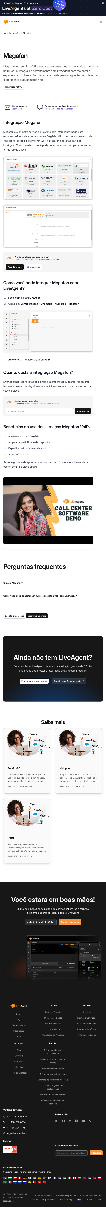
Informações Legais (87, 1035)
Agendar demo (15, 267)
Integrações (14, 33)
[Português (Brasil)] (5, 1182)
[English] (34, 1178)
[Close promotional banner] (103, 3)
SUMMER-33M (17, 13)
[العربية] (5, 1178)
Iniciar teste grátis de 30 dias (41, 922)
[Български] (10, 1178)
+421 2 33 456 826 (17, 1116)
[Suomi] (49, 1178)
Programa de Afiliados (87, 1029)
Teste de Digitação (18, 1073)
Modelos (19, 1067)
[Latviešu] (84, 1178)
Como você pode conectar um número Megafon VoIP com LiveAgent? (40, 595)
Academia (18, 1061)
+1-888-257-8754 (16, 1122)
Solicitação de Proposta (53, 1035)
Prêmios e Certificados (87, 1018)
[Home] (4, 33)
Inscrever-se (83, 411)
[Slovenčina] (20, 1182)
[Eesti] (44, 1178)
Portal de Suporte (53, 1012)
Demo (18, 1014)
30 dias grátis (33, 267)
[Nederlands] (89, 1178)
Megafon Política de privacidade (59, 109)
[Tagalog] (34, 1182)
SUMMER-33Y (43, 13)
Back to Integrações (14, 616)
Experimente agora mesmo (34, 681)
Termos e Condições (43, 1195)
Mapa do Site (48, 1199)
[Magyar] (64, 1178)
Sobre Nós (87, 1012)
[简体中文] (44, 1182)
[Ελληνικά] (29, 1178)
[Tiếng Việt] (39, 1182)
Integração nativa (13, 87)
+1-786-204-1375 (16, 1127)
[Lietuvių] (79, 1178)
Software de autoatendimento (53, 1074)
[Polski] (99, 1178)
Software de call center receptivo (53, 1080)
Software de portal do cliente (53, 1094)
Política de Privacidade (90, 1195)
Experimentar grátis (36, 616)
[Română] (10, 1182)
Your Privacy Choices (92, 1199)
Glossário (19, 1056)
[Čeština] (15, 1178)
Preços (19, 1019)
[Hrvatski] (59, 1178)
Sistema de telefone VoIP (53, 1068)
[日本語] (74, 1178)
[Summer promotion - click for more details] (53, 8)
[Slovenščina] (24, 1182)
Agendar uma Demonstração (67, 681)
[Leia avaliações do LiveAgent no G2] (10, 1149)
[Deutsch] (24, 1178)
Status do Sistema (53, 1023)
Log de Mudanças (53, 1029)
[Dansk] (20, 1178)
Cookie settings (66, 1199)
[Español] (39, 1178)
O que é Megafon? (13, 583)
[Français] (54, 1178)
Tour (19, 1036)
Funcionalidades (18, 1025)
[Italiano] (69, 1178)
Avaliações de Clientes (87, 1023)
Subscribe (96, 1153)
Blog (19, 1050)
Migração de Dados (53, 1018)
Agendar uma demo (70, 922)
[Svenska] (29, 1182)
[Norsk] (94, 1178)
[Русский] (15, 1182)
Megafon (27, 33)
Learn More (17, 109)
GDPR (35, 1199)
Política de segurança (66, 1195)
